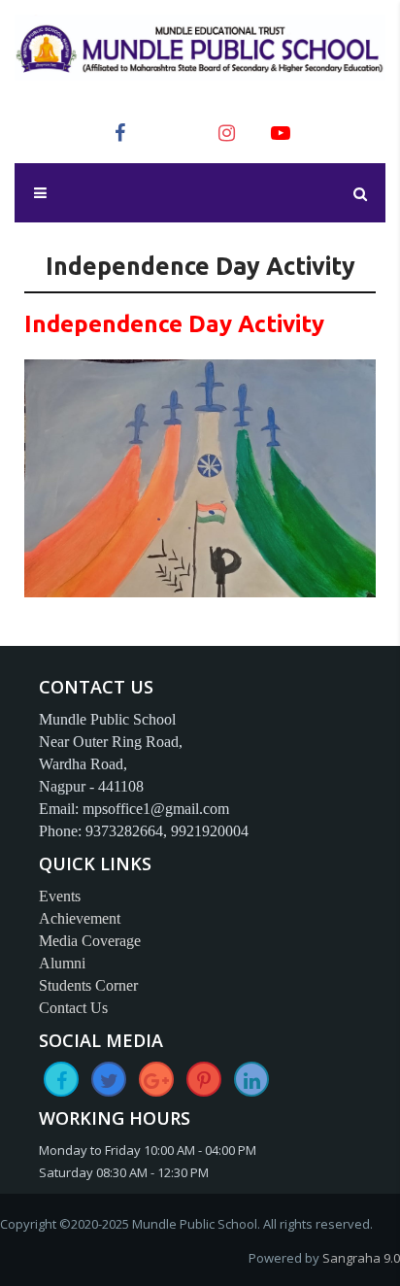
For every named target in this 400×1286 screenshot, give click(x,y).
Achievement (79, 918)
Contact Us (73, 1007)
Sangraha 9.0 (361, 1258)
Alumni (62, 963)
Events (60, 896)
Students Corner (88, 985)
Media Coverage (90, 940)
